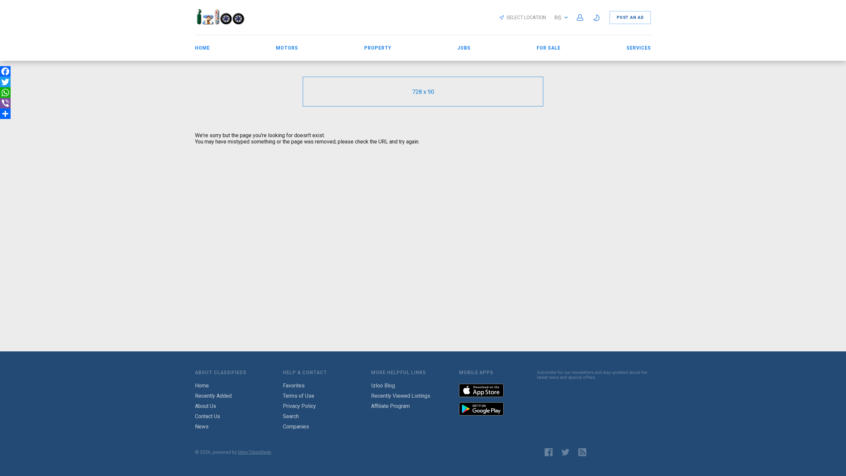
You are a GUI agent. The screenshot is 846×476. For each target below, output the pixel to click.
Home (202, 48)
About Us (205, 406)
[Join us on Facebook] (549, 452)
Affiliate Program (390, 406)
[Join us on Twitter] (565, 452)
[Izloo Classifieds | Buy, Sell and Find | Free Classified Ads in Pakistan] (223, 23)
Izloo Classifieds (254, 452)
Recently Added (213, 396)
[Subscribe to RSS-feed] (583, 452)
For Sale (548, 48)
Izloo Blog (383, 385)
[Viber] (5, 103)
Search (291, 416)
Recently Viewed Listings (400, 396)
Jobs (464, 48)
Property (377, 48)
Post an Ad (630, 17)
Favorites (294, 385)
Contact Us (207, 416)
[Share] (5, 113)
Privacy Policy (299, 406)
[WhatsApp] (5, 92)
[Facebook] (5, 71)
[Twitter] (5, 82)
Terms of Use (298, 396)
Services (639, 48)
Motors (287, 48)
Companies (296, 426)
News (202, 426)
